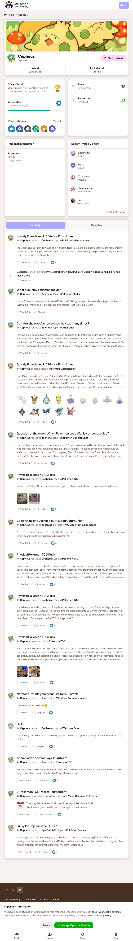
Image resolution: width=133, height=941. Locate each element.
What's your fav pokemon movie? (39, 290)
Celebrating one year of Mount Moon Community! (50, 520)
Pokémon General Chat (74, 437)
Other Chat (67, 327)
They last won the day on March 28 (27, 91)
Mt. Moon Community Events (80, 795)
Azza (81, 164)
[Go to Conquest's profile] (73, 177)
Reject (46, 925)
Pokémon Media (70, 293)
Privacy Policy (13, 899)
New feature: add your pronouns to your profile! (48, 694)
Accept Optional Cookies (75, 925)
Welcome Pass (70, 728)
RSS (57, 899)
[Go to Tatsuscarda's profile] (73, 189)
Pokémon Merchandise (75, 240)
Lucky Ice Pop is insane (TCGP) (37, 826)
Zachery (46, 293)
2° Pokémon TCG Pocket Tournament (42, 792)
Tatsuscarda (85, 188)
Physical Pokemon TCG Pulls (62, 271)
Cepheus (25, 240)
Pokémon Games (76, 830)
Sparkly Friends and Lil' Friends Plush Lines (45, 236)
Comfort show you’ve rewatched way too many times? (53, 323)
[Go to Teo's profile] (73, 200)
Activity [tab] (36, 225)
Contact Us (30, 899)
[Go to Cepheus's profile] (11, 238)
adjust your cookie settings (106, 911)
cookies (26, 911)
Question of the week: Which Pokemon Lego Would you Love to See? (63, 433)
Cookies (44, 899)
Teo (80, 200)
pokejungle (48, 524)
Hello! (20, 724)
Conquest (84, 176)
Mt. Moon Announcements (80, 524)
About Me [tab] (96, 225)
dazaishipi (84, 152)
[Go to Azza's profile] (73, 165)
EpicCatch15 (49, 830)
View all (57, 121)
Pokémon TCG (70, 478)
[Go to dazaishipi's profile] (73, 153)
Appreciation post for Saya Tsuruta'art (42, 758)
